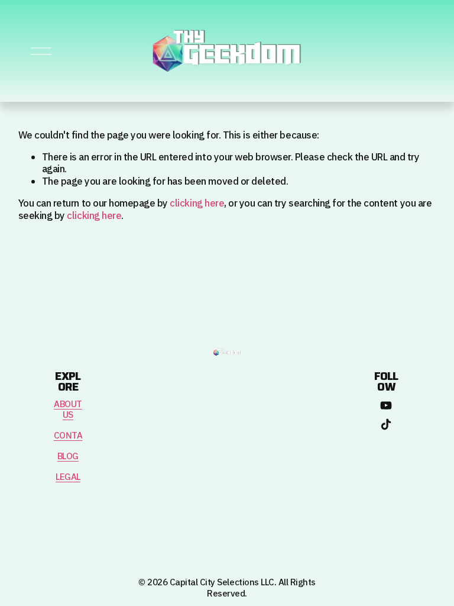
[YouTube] (386, 405)
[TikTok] (386, 424)
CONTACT (74, 436)
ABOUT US (68, 410)
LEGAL (68, 477)
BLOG (68, 457)
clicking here (197, 203)
